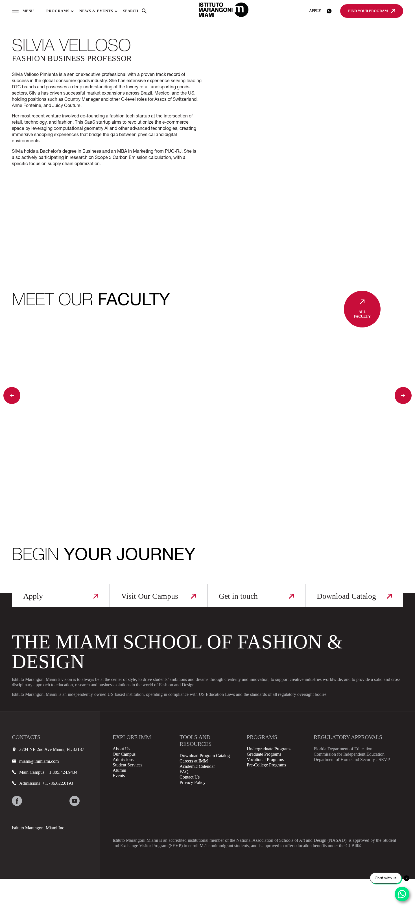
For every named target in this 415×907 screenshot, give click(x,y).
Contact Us (190, 777)
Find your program (368, 11)
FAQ (184, 771)
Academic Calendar (197, 766)
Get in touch (238, 596)
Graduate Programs (264, 754)
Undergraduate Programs (269, 748)
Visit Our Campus (149, 596)
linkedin (60, 801)
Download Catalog (346, 596)
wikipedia (89, 801)
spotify (17, 815)
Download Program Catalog (205, 755)
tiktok (46, 801)
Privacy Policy (193, 782)
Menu (28, 11)
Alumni (119, 770)
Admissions (123, 759)
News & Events (96, 11)
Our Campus (124, 754)
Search (130, 11)
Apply (315, 10)
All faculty (362, 314)
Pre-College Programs (266, 764)
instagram (31, 801)
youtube (74, 801)
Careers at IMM (194, 761)
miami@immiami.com (39, 761)
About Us (121, 748)
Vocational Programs (265, 759)
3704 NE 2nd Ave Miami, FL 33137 (51, 749)
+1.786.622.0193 (56, 783)
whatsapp (329, 11)
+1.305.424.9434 (60, 772)
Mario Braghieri (47, 482)
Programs (57, 11)
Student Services (127, 764)
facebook (17, 801)
